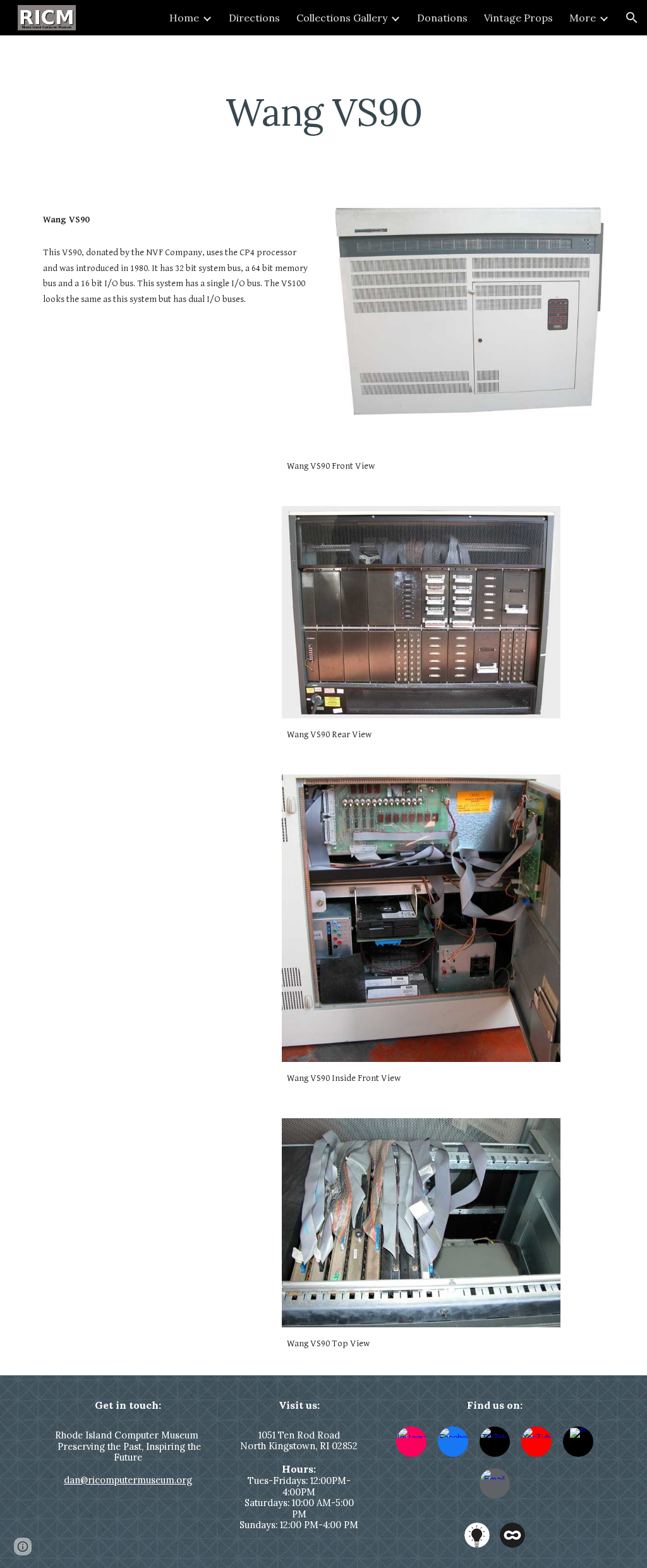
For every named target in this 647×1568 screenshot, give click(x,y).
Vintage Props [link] (518, 17)
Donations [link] (442, 17)
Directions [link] (254, 17)
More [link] (582, 17)
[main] (324, 112)
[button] (632, 18)
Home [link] (184, 17)
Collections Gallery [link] (341, 17)
